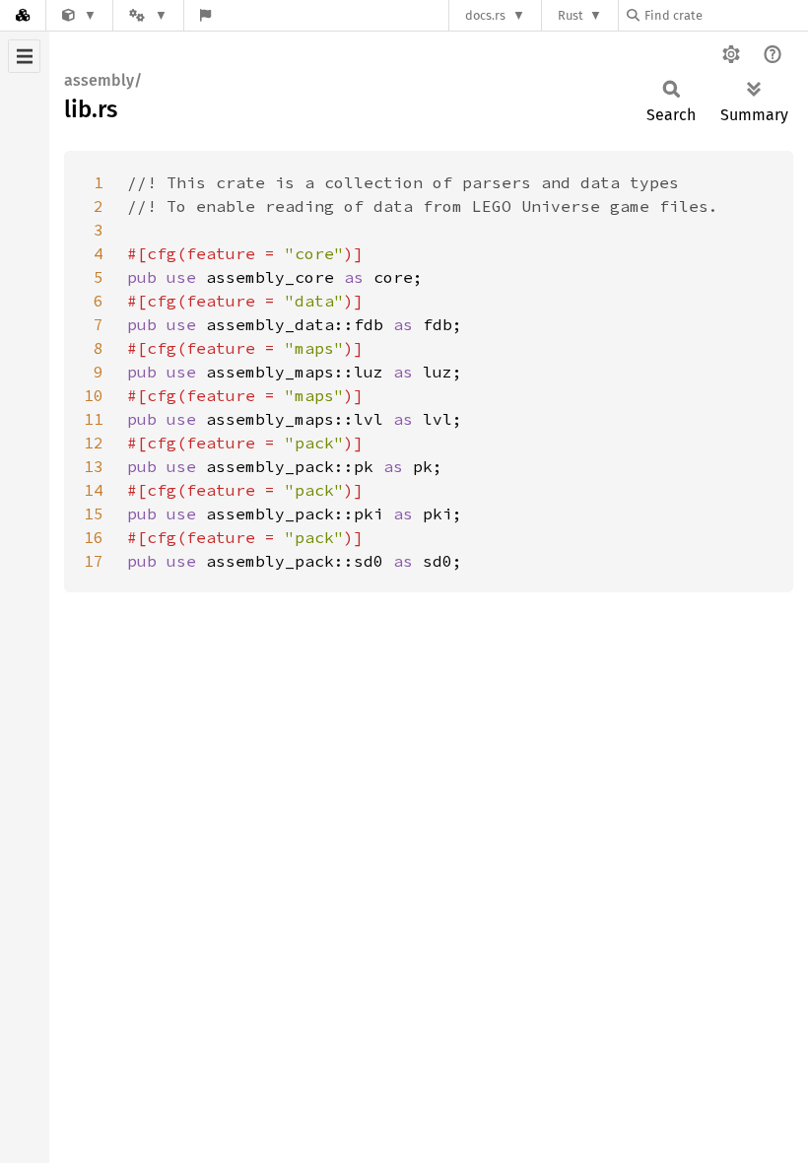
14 (93, 490)
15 (93, 513)
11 (93, 419)
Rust (570, 15)
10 (93, 395)
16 (93, 537)
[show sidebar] (24, 56)
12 (93, 442)
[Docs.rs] (22, 15)
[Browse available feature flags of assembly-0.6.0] (205, 15)
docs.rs (485, 15)
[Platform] (147, 15)
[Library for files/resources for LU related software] (79, 15)
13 (93, 466)
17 (93, 561)
